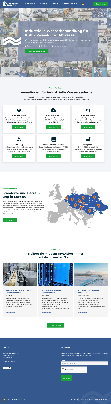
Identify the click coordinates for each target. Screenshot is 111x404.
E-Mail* (63, 360)
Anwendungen (30, 4)
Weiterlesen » (10, 312)
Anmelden (66, 378)
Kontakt (74, 4)
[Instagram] (6, 368)
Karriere (65, 4)
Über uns (55, 4)
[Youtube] (9, 368)
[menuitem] (84, 4)
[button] (4, 400)
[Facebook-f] (4, 368)
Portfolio (43, 4)
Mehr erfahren (19, 127)
